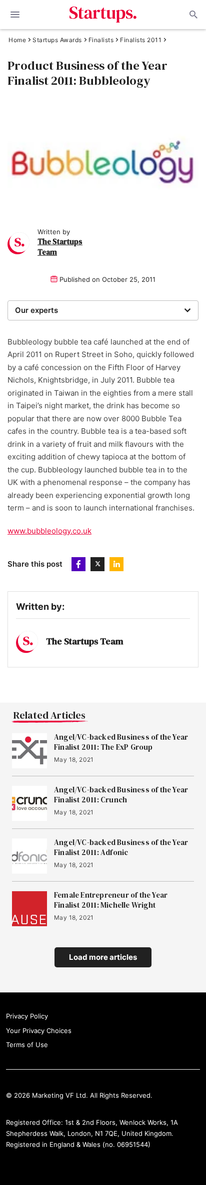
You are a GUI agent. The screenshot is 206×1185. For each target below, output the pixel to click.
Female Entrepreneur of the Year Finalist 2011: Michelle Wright (111, 900)
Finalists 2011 (141, 40)
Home (17, 40)
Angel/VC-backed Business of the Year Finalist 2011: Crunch (121, 795)
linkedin (117, 564)
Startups (103, 15)
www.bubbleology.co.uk (50, 531)
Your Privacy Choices (39, 1031)
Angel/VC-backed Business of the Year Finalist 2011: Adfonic (121, 847)
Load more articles (103, 957)
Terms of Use (27, 1045)
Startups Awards (57, 40)
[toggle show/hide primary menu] (15, 15)
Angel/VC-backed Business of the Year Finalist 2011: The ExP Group (121, 742)
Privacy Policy (27, 1016)
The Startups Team (85, 641)
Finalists (101, 40)
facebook (79, 564)
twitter (97, 564)
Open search (192, 15)
